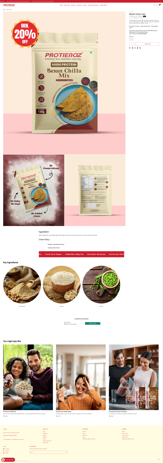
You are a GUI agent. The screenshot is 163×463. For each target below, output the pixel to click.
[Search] (156, 5)
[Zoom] (123, 14)
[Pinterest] (135, 48)
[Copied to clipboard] (140, 48)
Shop (61, 5)
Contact (84, 433)
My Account (84, 435)
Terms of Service (125, 435)
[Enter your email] (66, 452)
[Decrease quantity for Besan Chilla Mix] (130, 44)
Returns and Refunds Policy (56, 244)
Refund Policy (125, 437)
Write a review (92, 323)
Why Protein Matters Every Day (88, 439)
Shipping (135, 17)
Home (4, 9)
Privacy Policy (125, 433)
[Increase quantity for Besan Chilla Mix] (134, 44)
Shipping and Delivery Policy (128, 439)
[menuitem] (61, 5)
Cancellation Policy (54, 248)
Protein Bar (67, 5)
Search (123, 431)
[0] (159, 5)
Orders (83, 437)
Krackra (85, 5)
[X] (132, 48)
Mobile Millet (103, 5)
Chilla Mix (79, 5)
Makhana (73, 5)
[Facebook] (130, 48)
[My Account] (154, 5)
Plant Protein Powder (93, 5)
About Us (84, 431)
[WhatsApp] (138, 48)
